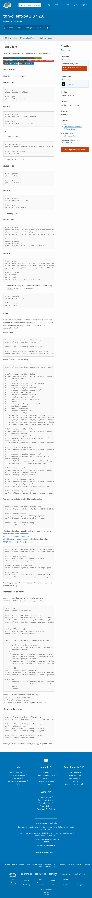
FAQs (18, 784)
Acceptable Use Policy (45, 809)
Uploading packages (17, 775)
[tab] (10, 38)
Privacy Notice (45, 806)
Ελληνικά (55, 864)
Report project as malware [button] (75, 149)
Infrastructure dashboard (45, 775)
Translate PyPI (73, 778)
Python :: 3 (68, 142)
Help (48, 5)
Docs (56, 5)
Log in (74, 5)
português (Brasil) (37, 864)
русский (87, 864)
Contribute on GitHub (73, 775)
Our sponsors (46, 784)
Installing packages (17, 772)
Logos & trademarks (46, 781)
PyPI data (65, 60)
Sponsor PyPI (74, 781)
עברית (41, 866)
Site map (46, 842)
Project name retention (17, 781)
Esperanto (47, 866)
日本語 (28, 864)
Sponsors (65, 5)
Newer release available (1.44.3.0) (72, 68)
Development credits (73, 784)
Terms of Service (45, 797)
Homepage (67, 50)
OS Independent (70, 136)
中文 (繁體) (79, 864)
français (21, 864)
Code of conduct (45, 803)
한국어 (55, 866)
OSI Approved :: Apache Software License (73, 127)
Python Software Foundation (45, 835)
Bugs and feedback (74, 772)
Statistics (46, 778)
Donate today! (46, 829)
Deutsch (62, 864)
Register (84, 5)
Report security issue (46, 800)
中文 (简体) (70, 864)
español (14, 864)
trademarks (67, 833)
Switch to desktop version (46, 852)
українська (47, 864)
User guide (17, 778)
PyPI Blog (45, 772)
